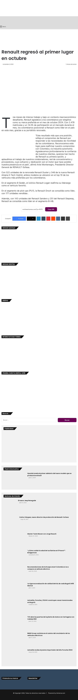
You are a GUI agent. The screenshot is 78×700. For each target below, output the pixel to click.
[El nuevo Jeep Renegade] (10, 507)
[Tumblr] (43, 219)
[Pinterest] (48, 219)
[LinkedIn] (39, 219)
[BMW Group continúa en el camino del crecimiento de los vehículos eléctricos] (15, 640)
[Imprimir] (68, 219)
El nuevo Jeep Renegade (27, 501)
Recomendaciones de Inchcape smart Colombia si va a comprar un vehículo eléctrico (48, 568)
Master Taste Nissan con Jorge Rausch (41, 534)
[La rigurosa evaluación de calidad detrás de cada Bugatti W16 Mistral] (15, 590)
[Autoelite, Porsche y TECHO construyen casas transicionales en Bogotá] (15, 606)
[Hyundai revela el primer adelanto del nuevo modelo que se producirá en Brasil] (15, 480)
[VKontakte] (58, 219)
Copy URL (51, 209)
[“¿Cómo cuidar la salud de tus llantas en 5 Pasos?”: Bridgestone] (15, 557)
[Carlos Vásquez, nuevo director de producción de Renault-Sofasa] (11, 523)
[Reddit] (53, 219)
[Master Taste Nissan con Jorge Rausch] (15, 540)
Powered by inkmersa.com (56, 693)
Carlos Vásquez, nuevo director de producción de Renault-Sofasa (44, 517)
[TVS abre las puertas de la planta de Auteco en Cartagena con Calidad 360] (15, 623)
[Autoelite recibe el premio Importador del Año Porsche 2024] (15, 656)
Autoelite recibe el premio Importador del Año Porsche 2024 (49, 650)
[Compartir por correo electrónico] (63, 219)
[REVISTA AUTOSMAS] (39, 20)
